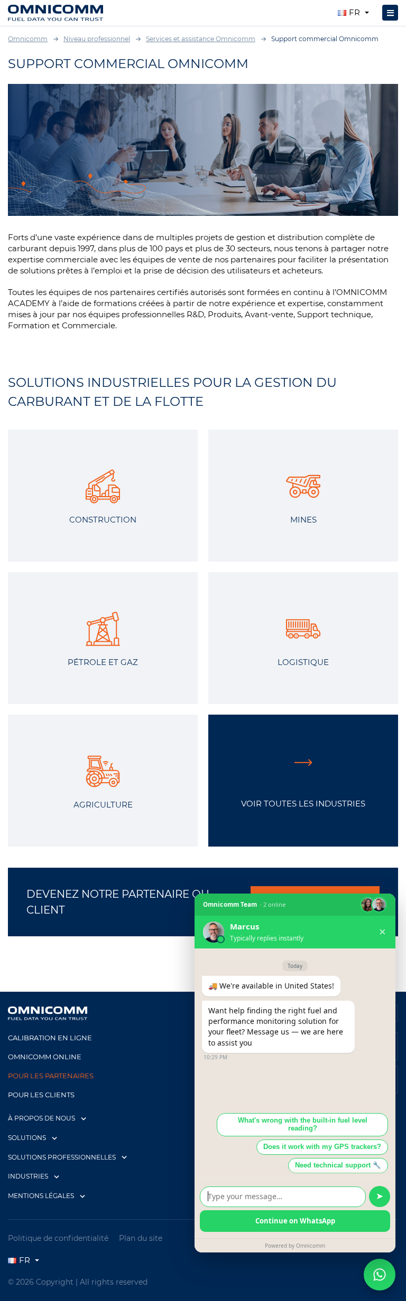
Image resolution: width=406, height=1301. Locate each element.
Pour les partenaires (51, 1075)
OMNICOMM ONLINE (44, 1056)
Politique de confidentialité (58, 1238)
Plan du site (140, 1238)
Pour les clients (41, 1094)
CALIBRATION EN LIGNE (50, 1037)
